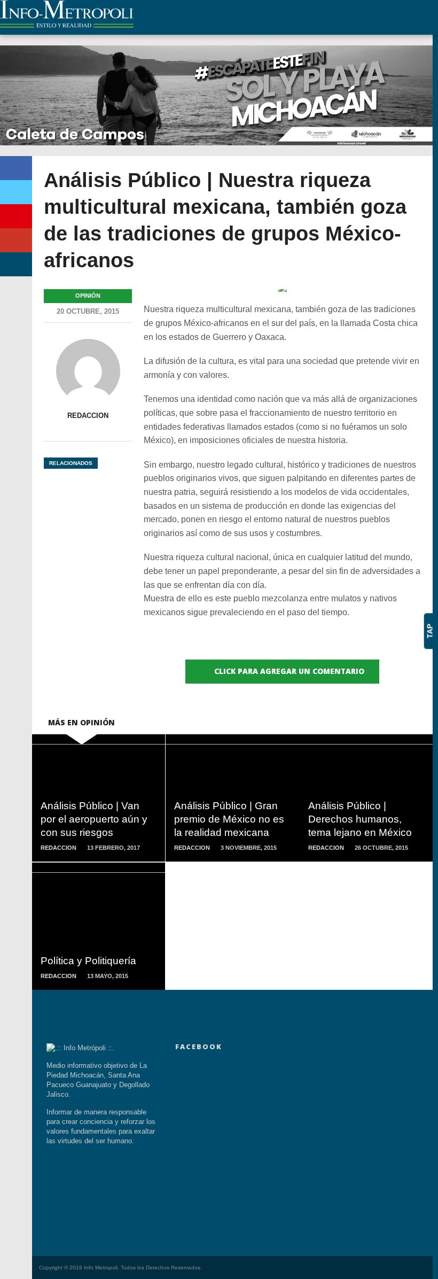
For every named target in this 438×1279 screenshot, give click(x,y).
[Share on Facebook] (16, 168)
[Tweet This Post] (16, 192)
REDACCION (87, 416)
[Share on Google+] (16, 240)
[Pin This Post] (16, 216)
